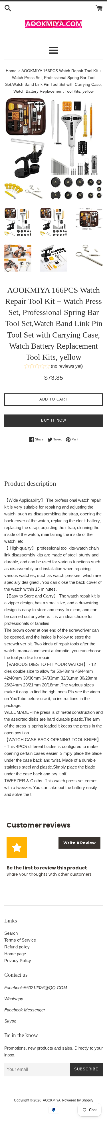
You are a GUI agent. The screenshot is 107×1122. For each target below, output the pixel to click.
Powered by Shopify (77, 1100)
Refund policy (17, 946)
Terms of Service (20, 940)
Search (11, 933)
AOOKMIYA (51, 1100)
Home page (15, 953)
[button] (54, 367)
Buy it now (53, 420)
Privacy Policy (17, 960)
